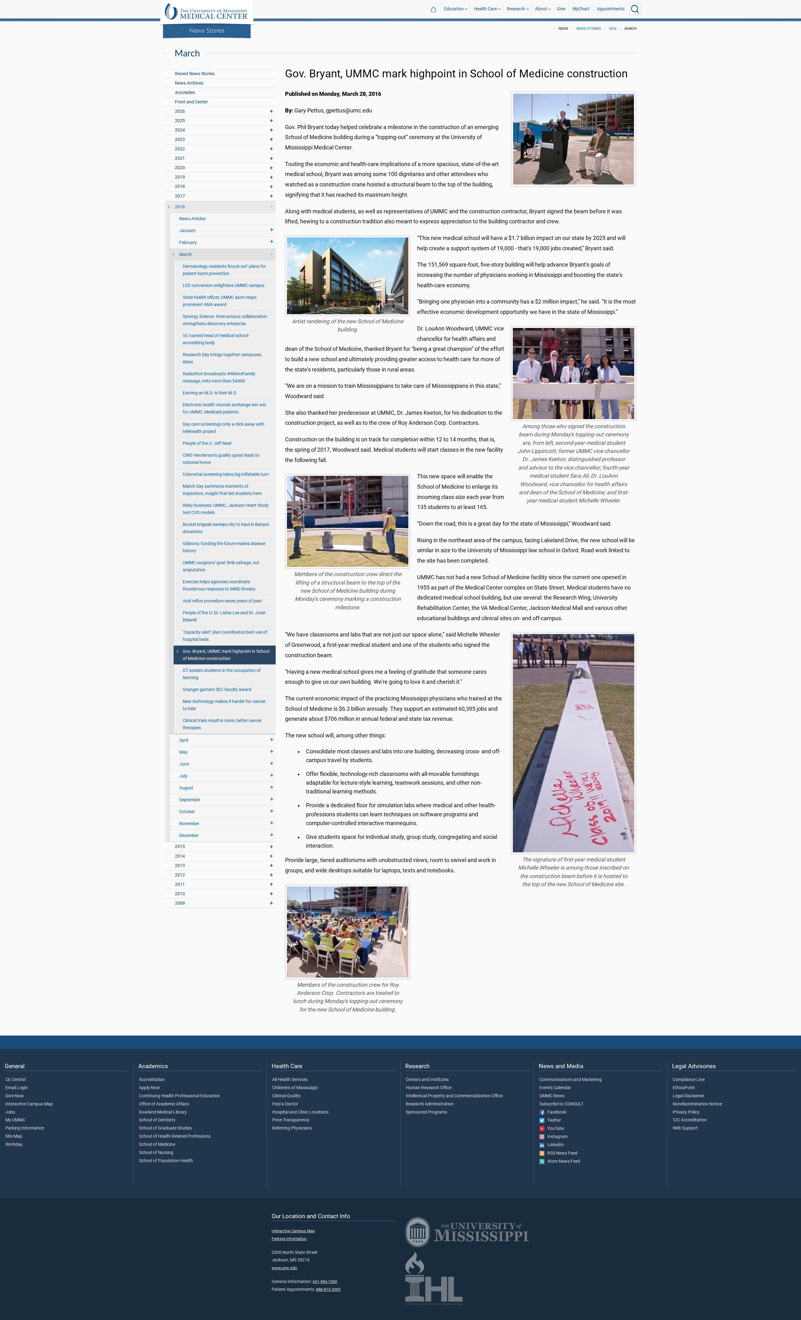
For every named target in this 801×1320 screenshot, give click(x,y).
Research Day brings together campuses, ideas (222, 358)
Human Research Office (429, 1087)
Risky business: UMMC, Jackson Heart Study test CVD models (226, 509)
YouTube (554, 1128)
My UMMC (15, 1120)
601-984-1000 (325, 1281)
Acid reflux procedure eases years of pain (222, 601)
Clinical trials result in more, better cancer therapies (222, 724)
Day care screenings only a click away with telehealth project (223, 428)
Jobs (10, 1112)
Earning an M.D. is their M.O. (210, 393)
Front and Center (191, 102)
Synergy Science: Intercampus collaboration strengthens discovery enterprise (225, 320)
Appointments (611, 9)
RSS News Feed (560, 1153)
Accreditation (152, 1079)
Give (561, 9)
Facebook (555, 1112)
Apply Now (149, 1087)
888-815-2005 (328, 1289)
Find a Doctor (285, 1104)
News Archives (189, 83)
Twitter (552, 1120)
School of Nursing (156, 1152)
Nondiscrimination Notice (697, 1104)
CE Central (15, 1079)
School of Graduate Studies (165, 1128)
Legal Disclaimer (688, 1096)
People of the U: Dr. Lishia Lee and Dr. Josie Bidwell (224, 616)
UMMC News (551, 1096)
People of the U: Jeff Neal (207, 443)
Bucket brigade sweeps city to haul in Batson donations (226, 528)
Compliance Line (689, 1079)
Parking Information (24, 1128)
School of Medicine (157, 1144)
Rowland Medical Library (163, 1112)
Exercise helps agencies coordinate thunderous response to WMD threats (219, 585)
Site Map (13, 1136)
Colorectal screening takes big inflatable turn (226, 474)
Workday (14, 1144)
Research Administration (430, 1104)
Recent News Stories (195, 73)
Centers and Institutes (427, 1079)
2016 (612, 29)
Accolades (185, 92)
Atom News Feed (562, 1161)
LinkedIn (554, 1144)
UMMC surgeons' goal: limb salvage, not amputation (221, 566)
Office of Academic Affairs (164, 1104)
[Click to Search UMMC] (635, 9)
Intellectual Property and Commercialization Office (454, 1096)
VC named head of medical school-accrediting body (216, 339)
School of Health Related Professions (175, 1136)
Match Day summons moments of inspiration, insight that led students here (222, 490)
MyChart (581, 9)
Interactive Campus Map (29, 1104)
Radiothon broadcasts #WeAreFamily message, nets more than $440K (219, 377)
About (541, 9)
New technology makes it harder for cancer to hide (224, 705)
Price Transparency (290, 1120)
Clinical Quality (286, 1096)
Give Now (14, 1096)
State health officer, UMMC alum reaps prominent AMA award (220, 301)
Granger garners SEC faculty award (217, 689)
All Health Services (290, 1079)
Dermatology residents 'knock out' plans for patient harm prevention (224, 270)
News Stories (207, 30)
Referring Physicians (292, 1128)
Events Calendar (555, 1087)
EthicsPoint (684, 1087)
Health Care (485, 9)
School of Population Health (166, 1160)
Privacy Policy (686, 1112)
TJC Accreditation (690, 1120)
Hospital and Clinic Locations (300, 1112)
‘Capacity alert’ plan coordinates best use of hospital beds (225, 636)
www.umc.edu (284, 1267)
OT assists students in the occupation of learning (222, 674)
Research (516, 9)
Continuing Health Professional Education (179, 1096)
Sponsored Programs (426, 1112)
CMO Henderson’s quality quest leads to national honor (221, 459)
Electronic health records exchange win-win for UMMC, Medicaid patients (224, 408)
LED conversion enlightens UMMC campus (223, 285)
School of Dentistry (157, 1120)
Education (454, 9)
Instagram (556, 1136)
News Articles (192, 218)
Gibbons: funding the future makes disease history (224, 547)
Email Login (16, 1087)
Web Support (685, 1128)
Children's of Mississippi (295, 1087)
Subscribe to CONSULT (561, 1104)
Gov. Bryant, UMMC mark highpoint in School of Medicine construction (226, 655)
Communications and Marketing (570, 1079)
